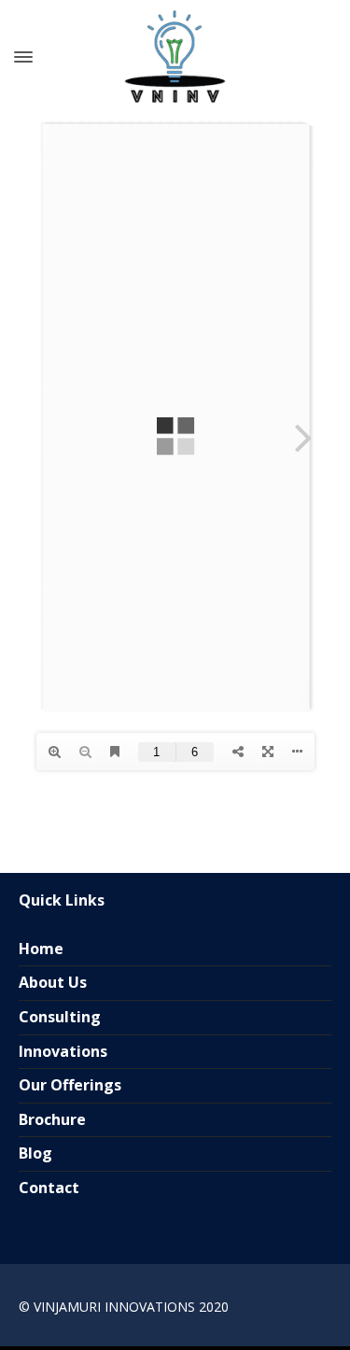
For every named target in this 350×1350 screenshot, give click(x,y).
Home (41, 948)
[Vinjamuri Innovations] (175, 57)
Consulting (60, 1016)
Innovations (63, 1051)
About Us (53, 982)
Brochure (52, 1119)
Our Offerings (70, 1085)
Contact (49, 1187)
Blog (35, 1153)
